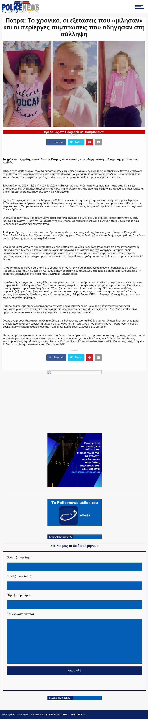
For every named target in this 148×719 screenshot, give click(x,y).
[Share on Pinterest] (89, 142)
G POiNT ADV (59, 714)
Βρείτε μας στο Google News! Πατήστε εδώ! (74, 132)
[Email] (98, 142)
